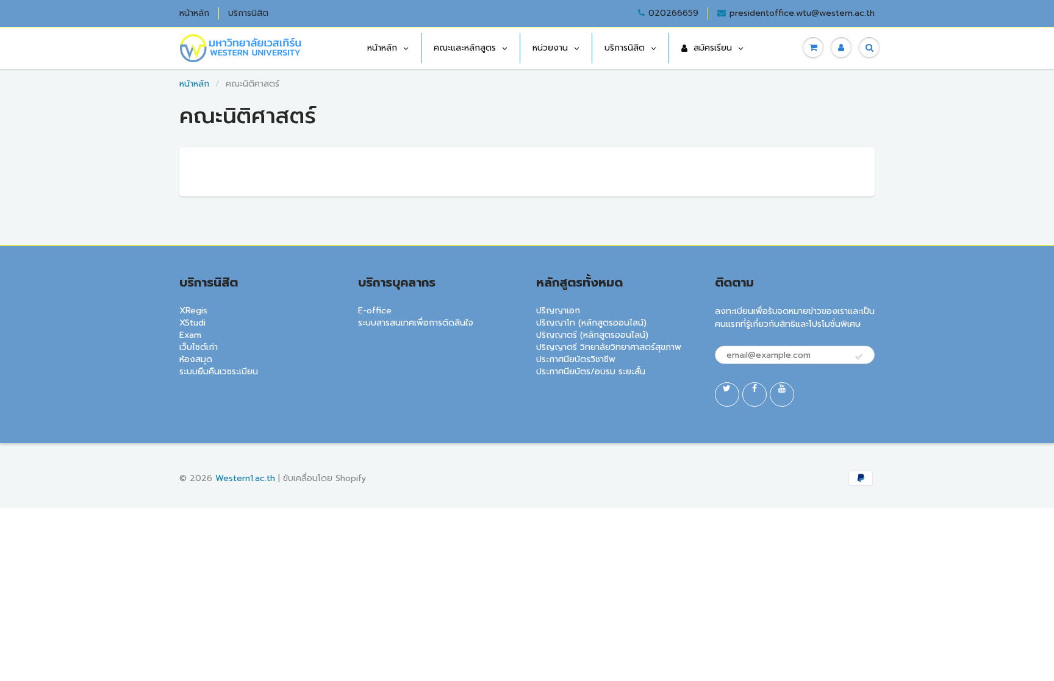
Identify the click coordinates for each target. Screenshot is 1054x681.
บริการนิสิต (248, 13)
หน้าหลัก (194, 13)
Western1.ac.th (245, 478)
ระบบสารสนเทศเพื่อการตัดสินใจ (415, 322)
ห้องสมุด (195, 359)
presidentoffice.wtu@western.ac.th (802, 13)
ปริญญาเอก (558, 310)
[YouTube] (782, 394)
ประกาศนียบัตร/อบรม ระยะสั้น (590, 371)
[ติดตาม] (859, 357)
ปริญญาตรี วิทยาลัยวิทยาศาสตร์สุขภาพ (608, 347)
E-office (375, 310)
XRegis (193, 310)
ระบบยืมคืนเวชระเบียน (218, 371)
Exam (190, 335)
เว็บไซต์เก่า (198, 347)
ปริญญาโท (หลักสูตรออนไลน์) (591, 322)
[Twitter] (727, 394)
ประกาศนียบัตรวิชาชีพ (575, 359)
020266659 (673, 13)
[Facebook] (754, 394)
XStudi (192, 322)
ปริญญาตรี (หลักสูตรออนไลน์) (592, 335)
